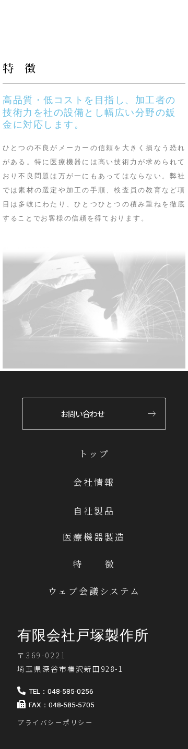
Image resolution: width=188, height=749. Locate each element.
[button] (83, 636)
